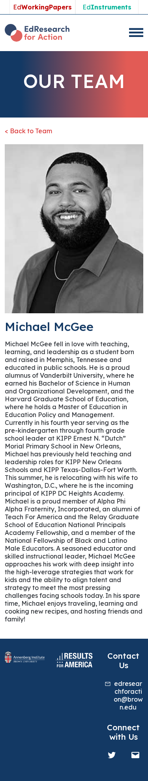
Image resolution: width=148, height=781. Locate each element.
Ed (42, 7)
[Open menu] (136, 33)
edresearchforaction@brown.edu (128, 695)
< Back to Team (28, 131)
